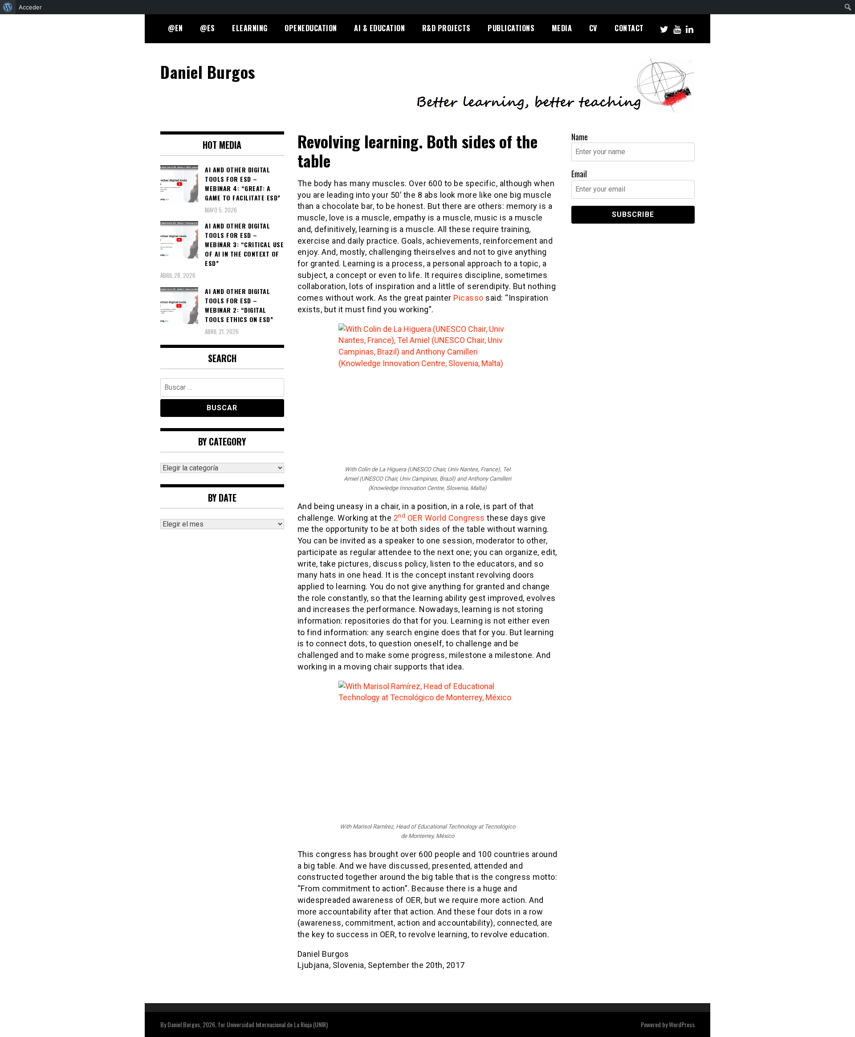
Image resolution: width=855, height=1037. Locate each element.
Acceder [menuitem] (30, 7)
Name (579, 137)
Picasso (468, 297)
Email (579, 174)
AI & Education (379, 28)
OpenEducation (311, 28)
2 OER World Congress (439, 518)
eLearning (250, 28)
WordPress (682, 1024)
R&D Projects (446, 28)
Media (562, 28)
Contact (629, 28)
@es (207, 28)
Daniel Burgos (207, 71)
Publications (511, 28)
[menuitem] (8, 7)
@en (175, 28)
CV (593, 28)
